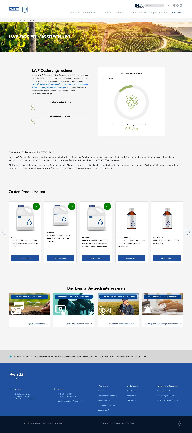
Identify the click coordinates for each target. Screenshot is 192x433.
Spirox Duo (36, 87)
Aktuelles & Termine (125, 12)
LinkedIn (131, 395)
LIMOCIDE (45, 84)
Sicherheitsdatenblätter (107, 395)
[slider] (32, 106)
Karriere (101, 391)
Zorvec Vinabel (82, 84)
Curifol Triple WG (68, 84)
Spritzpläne (177, 12)
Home (10, 20)
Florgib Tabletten (49, 87)
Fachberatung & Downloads (153, 12)
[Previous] (187, 232)
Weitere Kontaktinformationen (70, 401)
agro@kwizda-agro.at (67, 396)
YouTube (131, 400)
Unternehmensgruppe (107, 405)
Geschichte (102, 410)
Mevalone (55, 84)
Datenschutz (107, 423)
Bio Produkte (89, 12)
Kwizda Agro (162, 391)
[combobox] (131, 78)
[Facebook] (174, 5)
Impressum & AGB (121, 423)
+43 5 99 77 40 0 (65, 394)
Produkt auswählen (131, 73)
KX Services (106, 12)
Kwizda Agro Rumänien (167, 400)
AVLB (132, 423)
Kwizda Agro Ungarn (166, 395)
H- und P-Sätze (104, 400)
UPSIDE (35, 84)
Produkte (75, 12)
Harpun (63, 87)
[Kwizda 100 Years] (25, 9)
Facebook (131, 391)
